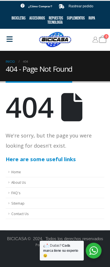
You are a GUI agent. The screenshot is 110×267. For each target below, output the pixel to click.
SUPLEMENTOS (76, 18)
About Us (18, 182)
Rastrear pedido (81, 6)
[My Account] (95, 39)
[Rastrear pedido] (61, 6)
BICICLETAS (19, 18)
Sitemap (18, 203)
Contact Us (20, 213)
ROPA (92, 18)
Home (16, 172)
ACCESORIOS (37, 18)
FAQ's (16, 193)
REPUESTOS (56, 18)
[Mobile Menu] (9, 39)
